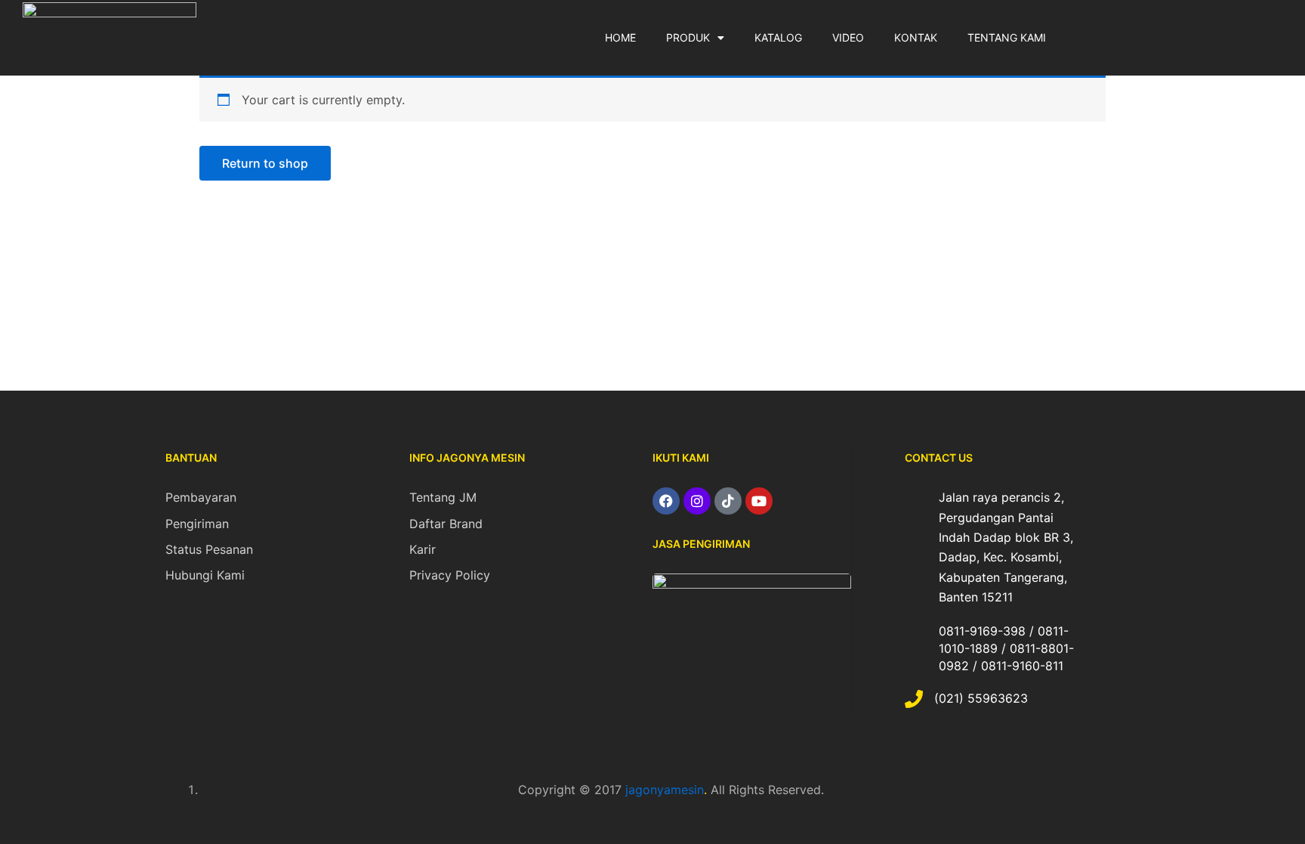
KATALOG (778, 37)
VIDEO (848, 37)
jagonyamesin (664, 789)
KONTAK (915, 37)
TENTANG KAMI (1006, 37)
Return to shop (265, 163)
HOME (620, 37)
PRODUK (688, 37)
